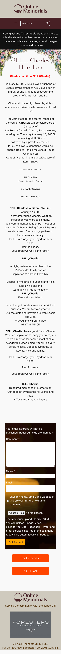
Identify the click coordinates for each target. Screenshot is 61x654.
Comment (13, 439)
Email (10, 482)
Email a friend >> (30, 558)
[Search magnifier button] (47, 23)
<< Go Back (30, 570)
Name (10, 471)
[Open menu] (15, 23)
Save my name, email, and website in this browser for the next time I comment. (32, 500)
